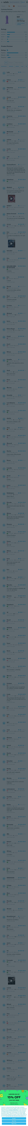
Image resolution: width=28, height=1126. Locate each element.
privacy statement (13, 1109)
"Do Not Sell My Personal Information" (14, 1116)
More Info (14, 1123)
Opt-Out (14, 1121)
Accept (14, 1118)
